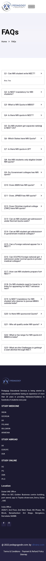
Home (4, 41)
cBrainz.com (38, 545)
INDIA (3, 412)
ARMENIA (5, 432)
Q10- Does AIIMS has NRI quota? (19, 185)
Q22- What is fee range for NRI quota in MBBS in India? (22, 336)
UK (2, 420)
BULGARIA (5, 428)
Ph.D (3, 479)
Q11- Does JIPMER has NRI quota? (20, 195)
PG (2, 471)
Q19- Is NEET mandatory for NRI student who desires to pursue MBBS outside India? (21, 301)
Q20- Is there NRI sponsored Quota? (21, 313)
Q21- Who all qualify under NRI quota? (21, 324)
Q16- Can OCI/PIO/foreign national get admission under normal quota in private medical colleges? (22, 259)
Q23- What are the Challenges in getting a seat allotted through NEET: (22, 348)
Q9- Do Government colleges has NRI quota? (21, 173)
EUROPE (4, 449)
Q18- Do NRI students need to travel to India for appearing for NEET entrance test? (22, 286)
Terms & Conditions (12, 551)
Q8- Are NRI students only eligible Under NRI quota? (22, 160)
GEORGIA (5, 416)
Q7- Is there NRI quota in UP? (17, 149)
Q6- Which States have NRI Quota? (20, 138)
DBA (3, 475)
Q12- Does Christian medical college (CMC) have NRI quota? (21, 207)
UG (2, 466)
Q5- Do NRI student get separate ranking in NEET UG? (23, 126)
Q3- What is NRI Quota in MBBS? (19, 104)
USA (3, 453)
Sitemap (23, 554)
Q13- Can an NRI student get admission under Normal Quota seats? (22, 220)
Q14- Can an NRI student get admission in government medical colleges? (22, 232)
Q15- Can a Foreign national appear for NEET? (22, 245)
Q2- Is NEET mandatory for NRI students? (18, 93)
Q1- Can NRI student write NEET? (19, 73)
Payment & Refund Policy (33, 551)
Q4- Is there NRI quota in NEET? (19, 115)
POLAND (5, 424)
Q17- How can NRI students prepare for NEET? (22, 272)
